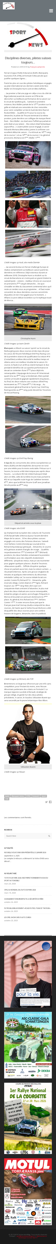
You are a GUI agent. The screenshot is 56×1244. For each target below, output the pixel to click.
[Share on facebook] (50, 802)
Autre (7, 796)
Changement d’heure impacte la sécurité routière (23, 899)
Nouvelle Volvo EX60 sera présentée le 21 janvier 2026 (25, 852)
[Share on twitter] (46, 802)
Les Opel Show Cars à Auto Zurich (17, 917)
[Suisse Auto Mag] (23, 8)
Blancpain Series (18, 796)
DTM (28, 796)
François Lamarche (37, 67)
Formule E (35, 796)
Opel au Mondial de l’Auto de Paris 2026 (20, 890)
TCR (6, 799)
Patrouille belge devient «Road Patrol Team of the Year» (27, 908)
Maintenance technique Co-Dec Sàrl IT (33, 1237)
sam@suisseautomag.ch (26, 1236)
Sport (44, 796)
